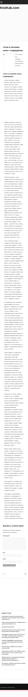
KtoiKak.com (9, 8)
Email (4, 559)
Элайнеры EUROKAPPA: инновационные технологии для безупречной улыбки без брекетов (12, 642)
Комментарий (6, 535)
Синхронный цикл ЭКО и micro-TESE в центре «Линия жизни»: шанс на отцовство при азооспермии (13, 653)
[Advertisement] (14, 26)
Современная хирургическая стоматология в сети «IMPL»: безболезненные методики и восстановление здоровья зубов (13, 636)
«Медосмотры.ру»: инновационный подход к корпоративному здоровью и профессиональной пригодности (13, 659)
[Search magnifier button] (25, 574)
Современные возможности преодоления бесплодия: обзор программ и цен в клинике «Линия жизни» (13, 618)
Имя (4, 552)
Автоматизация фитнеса (8, 626)
